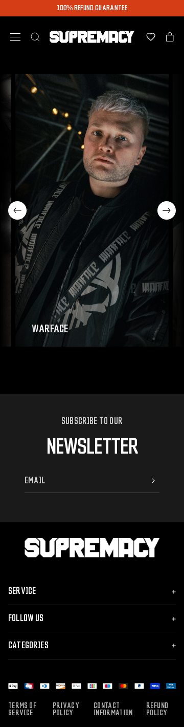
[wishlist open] (151, 36)
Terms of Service (22, 709)
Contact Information (113, 709)
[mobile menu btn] (15, 37)
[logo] (92, 37)
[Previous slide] (17, 210)
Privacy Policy (66, 709)
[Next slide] (166, 210)
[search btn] (35, 36)
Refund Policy (157, 709)
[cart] (170, 36)
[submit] (153, 481)
